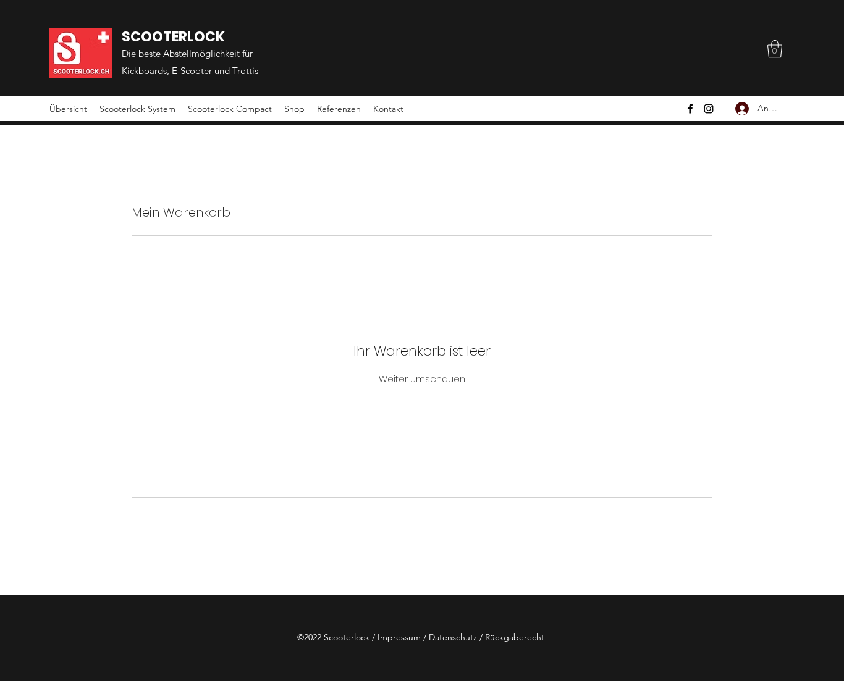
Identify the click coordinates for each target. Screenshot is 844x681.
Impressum (399, 637)
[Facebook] (690, 108)
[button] (774, 49)
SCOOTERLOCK (173, 36)
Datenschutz (453, 637)
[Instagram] (709, 108)
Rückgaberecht (514, 637)
